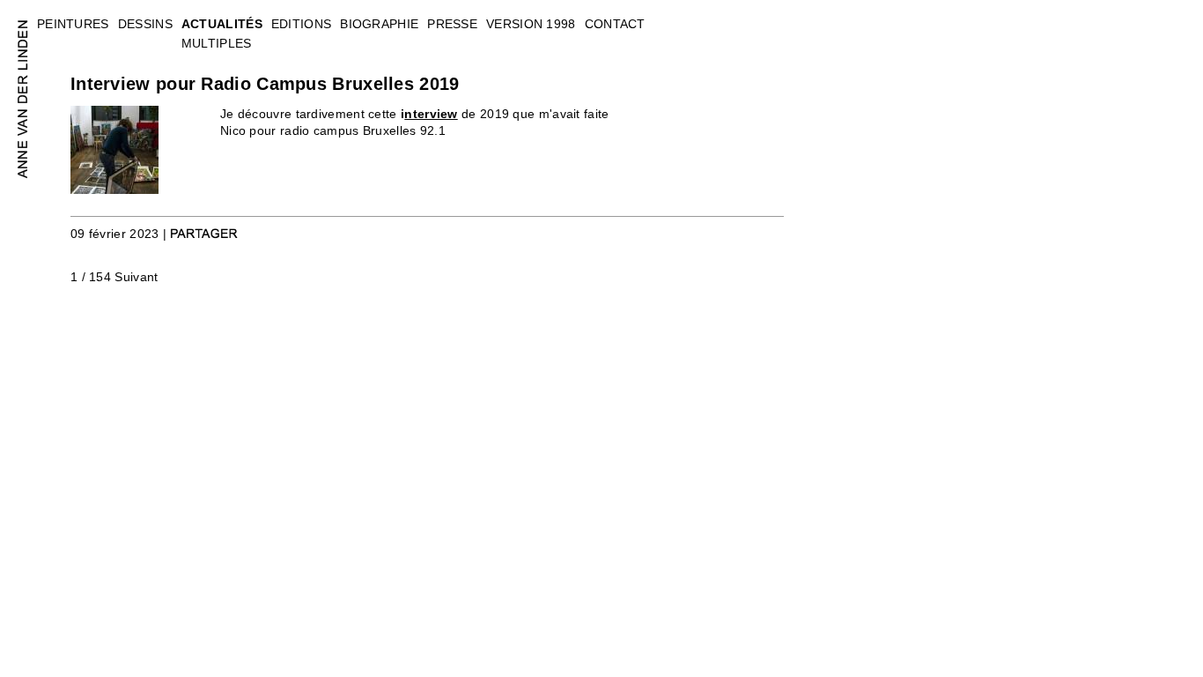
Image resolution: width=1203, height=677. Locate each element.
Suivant (136, 277)
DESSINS (145, 24)
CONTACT (615, 24)
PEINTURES (73, 24)
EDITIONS (301, 24)
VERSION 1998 (531, 24)
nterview (430, 114)
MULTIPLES (216, 43)
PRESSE (452, 24)
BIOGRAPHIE (379, 24)
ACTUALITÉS (221, 24)
